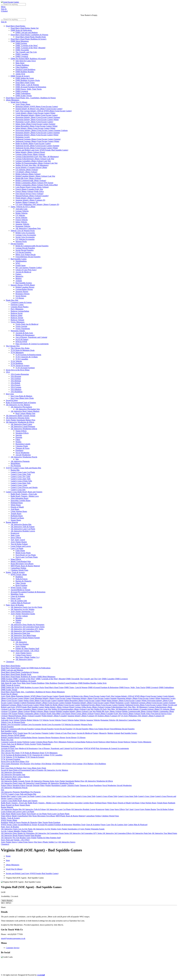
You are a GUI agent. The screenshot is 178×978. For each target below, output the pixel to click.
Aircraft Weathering (23, 455)
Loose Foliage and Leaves (21, 546)
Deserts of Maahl (17, 507)
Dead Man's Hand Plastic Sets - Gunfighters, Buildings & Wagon (31, 98)
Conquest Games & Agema (21, 302)
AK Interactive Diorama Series (17, 418)
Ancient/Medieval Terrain (20, 590)
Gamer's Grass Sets (18, 490)
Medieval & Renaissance (25, 335)
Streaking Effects (22, 433)
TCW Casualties (21, 359)
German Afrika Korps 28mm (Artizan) (30, 154)
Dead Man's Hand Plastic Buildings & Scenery (28, 39)
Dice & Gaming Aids (19, 601)
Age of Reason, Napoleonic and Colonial (31, 337)
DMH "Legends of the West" (26, 46)
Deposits (18, 437)
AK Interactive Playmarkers (21, 407)
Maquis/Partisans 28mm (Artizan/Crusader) (32, 196)
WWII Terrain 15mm (19, 588)
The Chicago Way (13, 346)
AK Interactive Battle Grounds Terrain (20, 416)
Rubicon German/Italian (20, 311)
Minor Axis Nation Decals (25, 254)
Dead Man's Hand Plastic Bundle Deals (30, 37)
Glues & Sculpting (18, 596)
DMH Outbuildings (23, 93)
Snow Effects (16, 537)
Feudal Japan (20, 265)
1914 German (16, 387)
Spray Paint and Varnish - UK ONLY (25, 651)
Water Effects (16, 559)
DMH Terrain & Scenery (20, 76)
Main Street (19, 63)
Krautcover (15, 533)
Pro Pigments (16, 466)
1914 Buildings (16, 392)
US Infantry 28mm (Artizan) (26, 172)
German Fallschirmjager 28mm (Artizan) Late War (34, 159)
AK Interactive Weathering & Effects (20, 422)
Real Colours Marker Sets (25, 413)
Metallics (18, 618)
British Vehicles (21, 213)
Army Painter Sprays (23, 653)
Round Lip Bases (17, 518)
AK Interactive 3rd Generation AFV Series (27, 629)
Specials (18, 435)
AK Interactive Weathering (130, 969)
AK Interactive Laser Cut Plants (23, 529)
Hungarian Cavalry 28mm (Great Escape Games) (34, 122)
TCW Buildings (17, 363)
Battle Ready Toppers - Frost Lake (24, 494)
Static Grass (15, 535)
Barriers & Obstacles (23, 581)
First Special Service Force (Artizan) (29, 194)
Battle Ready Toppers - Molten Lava (25, 496)
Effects (18, 622)
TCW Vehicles (16, 361)
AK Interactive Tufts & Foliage (23, 527)
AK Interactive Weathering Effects (24, 429)
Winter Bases (16, 505)
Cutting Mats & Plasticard (20, 603)
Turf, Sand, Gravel (18, 540)
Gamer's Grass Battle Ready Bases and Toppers (24, 492)
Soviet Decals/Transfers (24, 250)
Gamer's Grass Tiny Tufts (20, 477)
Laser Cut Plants (17, 548)
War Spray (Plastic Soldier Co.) (27, 657)
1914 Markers (16, 389)
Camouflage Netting (18, 568)
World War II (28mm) (19, 102)
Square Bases (16, 520)
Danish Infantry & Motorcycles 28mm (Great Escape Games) (38, 109)
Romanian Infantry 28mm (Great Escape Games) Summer (37, 133)
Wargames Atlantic (18, 331)
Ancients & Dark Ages (24, 333)
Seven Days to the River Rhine (18, 370)
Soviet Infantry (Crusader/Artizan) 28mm (31, 167)
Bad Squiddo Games (19, 259)
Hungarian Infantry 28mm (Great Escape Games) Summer (37, 117)
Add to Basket (7, 901)
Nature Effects (21, 431)
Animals (18, 281)
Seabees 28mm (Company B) (26, 202)
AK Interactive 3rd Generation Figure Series (28, 627)
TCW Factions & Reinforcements (28, 355)
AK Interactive (21, 642)
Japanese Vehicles (22, 224)
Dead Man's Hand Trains (25, 83)
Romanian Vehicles (22, 226)
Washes (18, 442)
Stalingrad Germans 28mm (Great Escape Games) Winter (37, 141)
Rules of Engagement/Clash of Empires (21, 403)
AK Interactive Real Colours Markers (25, 411)
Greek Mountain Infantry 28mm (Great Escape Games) (36, 115)
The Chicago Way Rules (20, 348)
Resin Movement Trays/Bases (22, 564)
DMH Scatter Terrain (23, 96)
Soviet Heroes (20, 296)
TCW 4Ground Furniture (25, 368)
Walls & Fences (21, 579)
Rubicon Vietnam (17, 320)
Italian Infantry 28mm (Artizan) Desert (30, 152)
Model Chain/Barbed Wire (21, 561)
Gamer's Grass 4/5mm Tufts (21, 481)
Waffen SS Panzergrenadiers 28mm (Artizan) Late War (36, 163)
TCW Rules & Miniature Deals (23, 350)
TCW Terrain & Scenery (20, 365)
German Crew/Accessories (25, 235)
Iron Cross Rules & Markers (21, 396)
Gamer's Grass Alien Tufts (21, 474)
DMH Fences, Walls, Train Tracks (28, 89)
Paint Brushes (16, 640)
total (41, 975)
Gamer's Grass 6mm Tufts (21, 483)
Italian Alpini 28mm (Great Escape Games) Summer (35, 124)
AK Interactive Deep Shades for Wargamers (27, 625)
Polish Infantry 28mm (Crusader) (28, 198)
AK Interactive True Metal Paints (23, 635)
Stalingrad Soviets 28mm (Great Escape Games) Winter (36, 148)
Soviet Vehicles (21, 217)
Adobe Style (20, 74)
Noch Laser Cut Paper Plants (26, 557)
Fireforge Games (17, 305)
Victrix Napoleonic (22, 328)
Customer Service (12, 948)
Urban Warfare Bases (19, 511)
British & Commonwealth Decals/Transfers (31, 246)
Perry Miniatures (17, 309)
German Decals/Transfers (25, 248)
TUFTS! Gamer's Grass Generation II (156, 969)
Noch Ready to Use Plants (25, 555)
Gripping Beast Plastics (19, 307)
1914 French (15, 385)
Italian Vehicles (21, 222)
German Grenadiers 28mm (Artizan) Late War (33, 161)
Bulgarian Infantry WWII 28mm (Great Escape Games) (36, 106)
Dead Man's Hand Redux (15, 26)
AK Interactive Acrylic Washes (22, 609)
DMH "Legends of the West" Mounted (30, 48)
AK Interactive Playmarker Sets (27, 409)
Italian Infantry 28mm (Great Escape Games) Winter (35, 128)
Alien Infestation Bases (19, 498)
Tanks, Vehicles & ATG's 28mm (23, 207)
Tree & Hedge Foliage (19, 544)
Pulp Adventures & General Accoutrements (32, 344)
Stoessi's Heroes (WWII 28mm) (23, 285)
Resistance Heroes (22, 294)
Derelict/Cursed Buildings (25, 69)
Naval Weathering (22, 453)
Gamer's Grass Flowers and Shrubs (24, 487)
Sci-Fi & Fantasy (21, 339)
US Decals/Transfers (23, 252)
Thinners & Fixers (22, 448)
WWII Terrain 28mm (19, 574)
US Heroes (19, 298)
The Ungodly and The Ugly (26, 52)
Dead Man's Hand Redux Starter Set (25, 28)
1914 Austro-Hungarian (20, 374)
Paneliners (19, 450)
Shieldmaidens (21, 261)
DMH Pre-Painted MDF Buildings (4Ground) (28, 59)
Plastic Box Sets (12, 300)
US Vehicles (20, 215)
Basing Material (12, 522)
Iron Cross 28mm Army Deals (22, 398)
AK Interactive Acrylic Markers (18, 405)
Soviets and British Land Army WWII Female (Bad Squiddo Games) (41, 150)
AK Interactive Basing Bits (21, 524)
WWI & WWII (21, 342)
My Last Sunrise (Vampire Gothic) (28, 268)
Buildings (19, 577)
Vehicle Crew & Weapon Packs (23, 231)
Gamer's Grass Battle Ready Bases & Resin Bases (22, 971)
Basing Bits (15, 470)
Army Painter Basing (19, 542)
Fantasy (18, 274)
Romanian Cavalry (22, 137)
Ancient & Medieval (23, 272)
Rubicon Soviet (17, 313)
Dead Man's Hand (69, 966)
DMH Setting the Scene (24, 78)
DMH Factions (21, 43)
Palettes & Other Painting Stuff (27, 648)
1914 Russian (16, 376)
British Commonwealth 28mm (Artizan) (30, 180)
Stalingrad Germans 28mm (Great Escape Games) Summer (38, 139)
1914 (8, 372)
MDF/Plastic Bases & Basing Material (25, 566)
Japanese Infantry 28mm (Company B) (30, 200)
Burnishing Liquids (22, 444)
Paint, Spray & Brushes (15, 605)
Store (8, 860)
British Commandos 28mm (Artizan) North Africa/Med (36, 185)
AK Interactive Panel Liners (21, 424)
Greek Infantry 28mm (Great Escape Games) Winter (35, 113)
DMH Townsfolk (22, 50)
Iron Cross (10, 394)
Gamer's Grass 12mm (19, 485)
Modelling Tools (17, 594)
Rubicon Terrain (17, 318)
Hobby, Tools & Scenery (15, 572)
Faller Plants (20, 551)
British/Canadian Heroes (24, 287)
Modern (18, 278)
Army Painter (20, 646)
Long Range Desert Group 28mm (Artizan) (32, 187)
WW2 (17, 263)
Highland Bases (17, 503)
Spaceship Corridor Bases (20, 500)
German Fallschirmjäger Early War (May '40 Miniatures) (37, 157)
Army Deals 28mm (22, 104)
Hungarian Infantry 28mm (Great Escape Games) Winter (37, 120)
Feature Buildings (22, 65)
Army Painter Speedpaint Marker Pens (20, 420)
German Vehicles (22, 211)
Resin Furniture (21, 585)
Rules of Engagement (153, 966)
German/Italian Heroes (24, 289)
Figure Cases (16, 598)
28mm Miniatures (12, 100)
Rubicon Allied (16, 315)
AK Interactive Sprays (24, 659)
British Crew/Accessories (25, 233)
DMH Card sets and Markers (26, 32)
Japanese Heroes (21, 291)
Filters (17, 440)
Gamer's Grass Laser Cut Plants (23, 472)
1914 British (15, 383)
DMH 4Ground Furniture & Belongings (30, 87)
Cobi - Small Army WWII (106, 971)
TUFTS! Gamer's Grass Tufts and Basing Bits (23, 468)
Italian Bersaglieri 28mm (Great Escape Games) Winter (36, 126)
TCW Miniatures (17, 352)
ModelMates (15, 463)
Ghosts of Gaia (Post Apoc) (26, 270)
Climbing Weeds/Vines (19, 570)
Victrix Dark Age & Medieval (26, 324)
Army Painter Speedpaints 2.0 (22, 611)
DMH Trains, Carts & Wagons (27, 85)
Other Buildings (21, 67)
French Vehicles (21, 220)
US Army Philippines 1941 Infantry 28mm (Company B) (37, 204)
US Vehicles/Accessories (25, 239)
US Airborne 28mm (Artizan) (26, 170)
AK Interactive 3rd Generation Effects (25, 631)
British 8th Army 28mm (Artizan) (28, 178)
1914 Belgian (16, 381)
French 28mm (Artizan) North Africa (29, 191)
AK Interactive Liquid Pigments (23, 426)
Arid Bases (15, 509)
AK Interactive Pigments (20, 461)
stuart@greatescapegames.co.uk (13, 938)
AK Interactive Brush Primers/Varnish (25, 638)
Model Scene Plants (23, 553)
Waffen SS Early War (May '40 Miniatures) (32, 165)
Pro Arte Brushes (22, 644)
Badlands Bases (17, 516)
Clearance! (10, 662)
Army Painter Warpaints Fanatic (23, 614)
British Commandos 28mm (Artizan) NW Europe (34, 183)
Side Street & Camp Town (25, 61)
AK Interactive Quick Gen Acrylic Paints (26, 607)
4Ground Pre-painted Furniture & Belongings (28, 592)
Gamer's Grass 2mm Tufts (21, 479)
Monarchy (19, 276)
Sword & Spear (12, 400)
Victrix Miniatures (17, 322)
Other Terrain (20, 583)
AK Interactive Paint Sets (20, 633)
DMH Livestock (21, 56)
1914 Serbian (16, 379)
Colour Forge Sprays (23, 655)
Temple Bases (16, 514)
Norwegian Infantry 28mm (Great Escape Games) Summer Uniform (41, 130)
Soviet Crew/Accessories (25, 237)
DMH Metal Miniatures (20, 41)
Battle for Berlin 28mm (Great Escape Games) (33, 143)
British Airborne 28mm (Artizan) (28, 174)
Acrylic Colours (21, 616)
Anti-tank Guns (21, 209)
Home (8, 856)
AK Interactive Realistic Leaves (23, 531)
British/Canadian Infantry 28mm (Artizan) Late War (35, 176)
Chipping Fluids (21, 446)
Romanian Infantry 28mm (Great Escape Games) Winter (36, 135)
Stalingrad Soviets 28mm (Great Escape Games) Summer (37, 146)
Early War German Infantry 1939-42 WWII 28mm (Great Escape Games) (43, 111)
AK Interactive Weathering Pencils (24, 457)
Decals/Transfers (17, 244)
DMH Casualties (21, 54)
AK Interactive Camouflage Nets (28, 228)
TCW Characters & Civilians (26, 357)
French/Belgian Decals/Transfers (27, 257)
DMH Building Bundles (24, 72)
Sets (17, 459)
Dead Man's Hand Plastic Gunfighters (32, 966)
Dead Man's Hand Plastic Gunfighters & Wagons (29, 35)
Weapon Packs (21, 241)
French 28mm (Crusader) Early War (29, 189)
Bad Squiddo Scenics (23, 283)
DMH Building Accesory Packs (27, 80)
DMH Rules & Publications (21, 30)
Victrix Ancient (21, 326)
